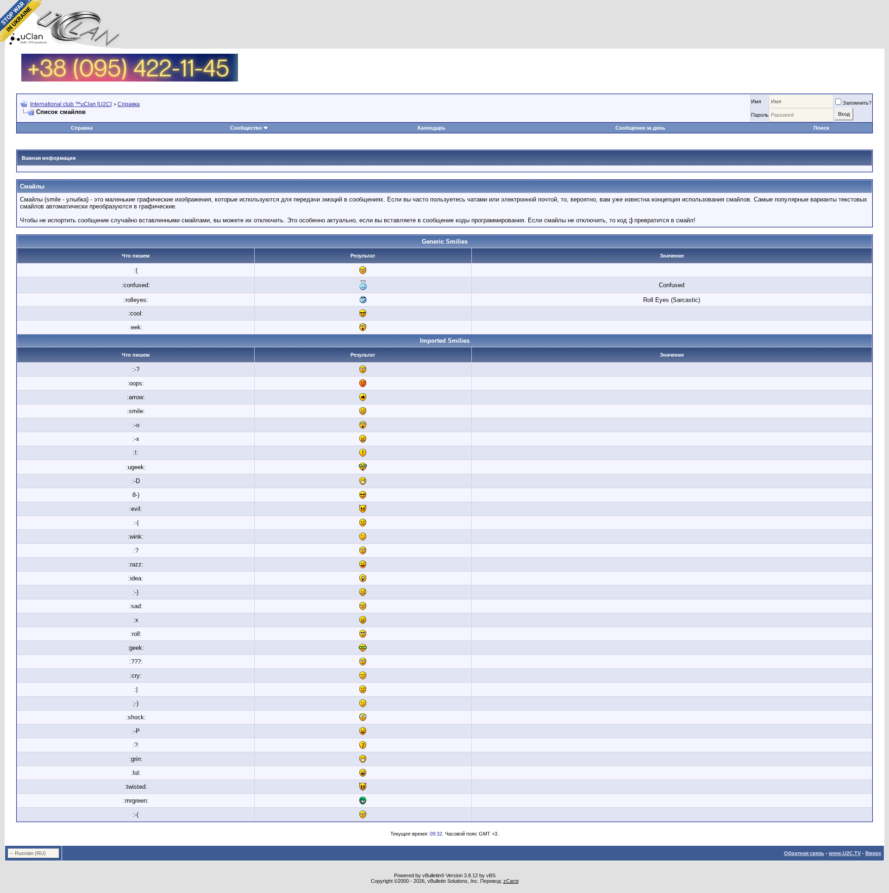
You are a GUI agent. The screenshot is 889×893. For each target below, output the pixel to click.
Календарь (431, 128)
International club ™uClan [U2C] (71, 104)
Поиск (821, 128)
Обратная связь (804, 853)
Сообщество (246, 128)
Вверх (873, 853)
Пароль (760, 115)
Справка (129, 104)
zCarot (511, 881)
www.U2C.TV (845, 853)
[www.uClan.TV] (129, 57)
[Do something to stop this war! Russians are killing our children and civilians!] (21, 21)
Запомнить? (857, 103)
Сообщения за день (640, 128)
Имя (756, 101)
